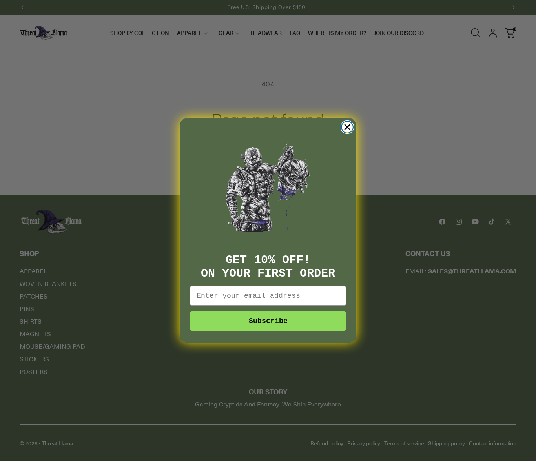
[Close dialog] (347, 127)
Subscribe (268, 321)
